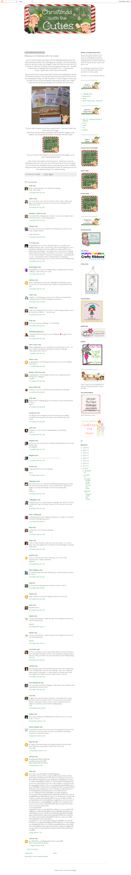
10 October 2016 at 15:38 (37, 261)
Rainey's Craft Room (35, 372)
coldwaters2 (33, 481)
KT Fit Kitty (32, 243)
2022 (84, 453)
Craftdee (31, 666)
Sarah (84, 125)
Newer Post (29, 853)
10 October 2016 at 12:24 (37, 220)
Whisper (31, 714)
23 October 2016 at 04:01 (37, 577)
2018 (84, 463)
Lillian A (31, 199)
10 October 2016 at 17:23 (37, 289)
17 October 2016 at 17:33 (37, 460)
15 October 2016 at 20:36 (37, 407)
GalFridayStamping (35, 332)
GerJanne (32, 555)
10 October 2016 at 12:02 (37, 207)
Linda (30, 186)
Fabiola (31, 594)
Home (55, 853)
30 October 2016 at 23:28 (37, 689)
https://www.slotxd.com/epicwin (39, 843)
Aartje (31, 540)
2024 (84, 448)
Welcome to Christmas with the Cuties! (87, 495)
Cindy (30, 320)
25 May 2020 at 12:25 (35, 765)
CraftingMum (33, 500)
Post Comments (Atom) (40, 856)
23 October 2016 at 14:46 (37, 599)
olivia (30, 771)
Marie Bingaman (34, 570)
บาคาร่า (31, 774)
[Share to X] (48, 174)
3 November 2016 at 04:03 (37, 708)
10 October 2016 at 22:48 (37, 339)
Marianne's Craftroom (36, 213)
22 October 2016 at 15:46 (37, 534)
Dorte (31, 398)
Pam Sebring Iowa (34, 683)
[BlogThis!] (46, 174)
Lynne (31, 428)
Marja (31, 527)
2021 (84, 455)
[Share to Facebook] (50, 174)
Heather (31, 308)
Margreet (32, 441)
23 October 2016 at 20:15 (37, 643)
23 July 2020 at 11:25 (35, 832)
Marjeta (31, 616)
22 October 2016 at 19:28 (37, 549)
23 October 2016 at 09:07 (37, 588)
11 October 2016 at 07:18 (37, 366)
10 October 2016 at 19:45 (37, 315)
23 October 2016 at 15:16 (37, 610)
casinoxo (32, 756)
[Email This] (45, 174)
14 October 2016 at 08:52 (37, 392)
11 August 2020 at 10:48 (36, 845)
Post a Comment (32, 849)
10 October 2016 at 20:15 (37, 326)
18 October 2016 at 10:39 (37, 494)
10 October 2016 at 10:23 (37, 193)
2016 (84, 468)
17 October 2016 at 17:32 (37, 449)
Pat (84, 128)
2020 (84, 458)
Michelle (85, 130)
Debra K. (31, 359)
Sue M (85, 123)
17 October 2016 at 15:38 (37, 434)
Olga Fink (32, 742)
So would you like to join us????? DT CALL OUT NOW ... (87, 483)
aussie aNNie (33, 387)
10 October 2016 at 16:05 (37, 274)
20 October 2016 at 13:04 (37, 508)
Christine (31, 226)
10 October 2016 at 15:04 (37, 237)
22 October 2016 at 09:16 (37, 521)
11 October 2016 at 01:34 (37, 353)
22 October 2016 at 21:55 (37, 564)
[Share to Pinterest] (52, 174)
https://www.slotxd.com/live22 (38, 763)
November (88, 471)
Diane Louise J (33, 345)
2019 (84, 461)
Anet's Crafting (33, 514)
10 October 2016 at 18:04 (37, 302)
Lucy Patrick (32, 649)
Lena (30, 695)
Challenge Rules (87, 94)
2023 (84, 450)
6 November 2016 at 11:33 (37, 721)
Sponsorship (86, 96)
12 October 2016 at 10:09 (37, 381)
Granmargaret (33, 267)
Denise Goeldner (34, 727)
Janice (31, 605)
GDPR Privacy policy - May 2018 (92, 101)
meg (30, 583)
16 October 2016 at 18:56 (37, 422)
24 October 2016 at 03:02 (37, 660)
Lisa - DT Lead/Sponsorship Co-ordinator (92, 120)
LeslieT (31, 295)
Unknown (32, 280)
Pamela (31, 466)
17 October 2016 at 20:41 (37, 475)
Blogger (73, 870)
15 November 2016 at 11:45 (37, 751)
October (87, 475)
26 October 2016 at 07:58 (37, 677)
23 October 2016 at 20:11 (37, 627)
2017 (84, 466)
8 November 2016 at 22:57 (37, 736)
